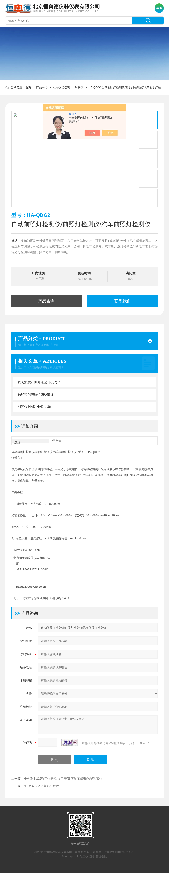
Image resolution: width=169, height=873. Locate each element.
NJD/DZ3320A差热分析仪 (41, 786)
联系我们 (122, 301)
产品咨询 (46, 301)
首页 (28, 87)
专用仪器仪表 (61, 87)
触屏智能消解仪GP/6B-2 (35, 394)
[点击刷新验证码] (69, 742)
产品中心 (42, 87)
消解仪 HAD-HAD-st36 (34, 407)
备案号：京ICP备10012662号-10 (114, 852)
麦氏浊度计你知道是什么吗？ (39, 382)
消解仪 (79, 87)
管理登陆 (101, 856)
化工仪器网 (87, 856)
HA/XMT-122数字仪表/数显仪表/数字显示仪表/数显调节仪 (63, 778)
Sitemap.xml (70, 856)
